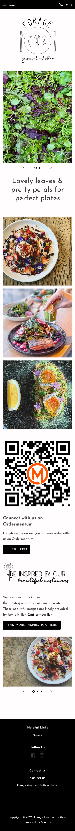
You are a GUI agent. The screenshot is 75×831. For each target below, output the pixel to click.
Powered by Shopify (37, 822)
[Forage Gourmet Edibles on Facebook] (33, 756)
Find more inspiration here (31, 625)
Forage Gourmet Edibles (50, 817)
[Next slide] (51, 167)
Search (37, 735)
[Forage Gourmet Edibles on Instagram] (42, 756)
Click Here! (16, 549)
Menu (12, 5)
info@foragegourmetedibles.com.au (37, 804)
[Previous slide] (24, 167)
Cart (68, 5)
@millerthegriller (39, 614)
